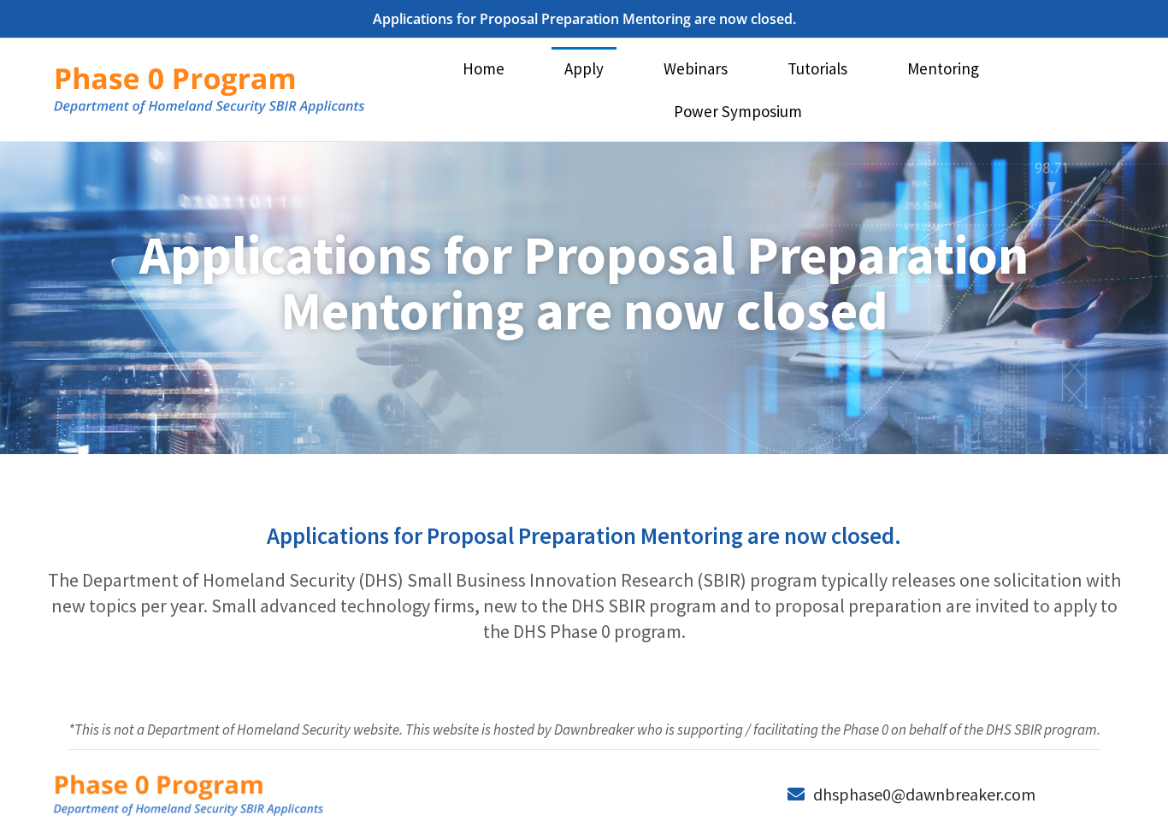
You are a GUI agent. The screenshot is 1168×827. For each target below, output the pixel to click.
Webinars (696, 68)
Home (483, 68)
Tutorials (817, 68)
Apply (584, 68)
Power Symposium (738, 111)
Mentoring (943, 68)
